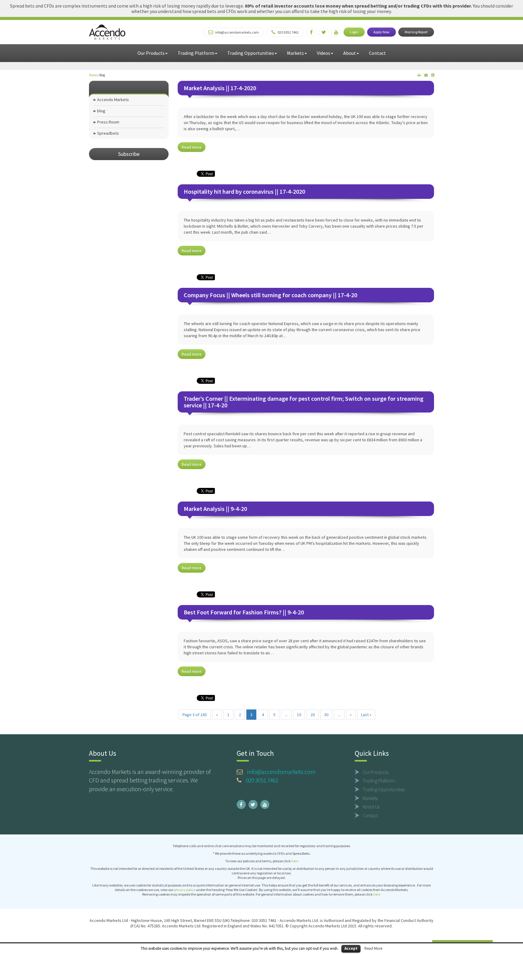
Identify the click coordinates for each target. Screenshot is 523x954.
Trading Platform (196, 53)
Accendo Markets (113, 99)
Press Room (108, 122)
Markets (295, 53)
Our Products (151, 53)
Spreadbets (108, 133)
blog (101, 110)
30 (326, 714)
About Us (371, 807)
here (294, 861)
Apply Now (381, 32)
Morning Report (416, 32)
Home (93, 75)
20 (313, 714)
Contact (377, 53)
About (349, 53)
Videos (323, 53)
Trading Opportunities (250, 53)
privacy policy (184, 889)
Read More (373, 948)
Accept (350, 948)
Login (354, 32)
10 (299, 714)
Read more (192, 147)
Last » (366, 714)
